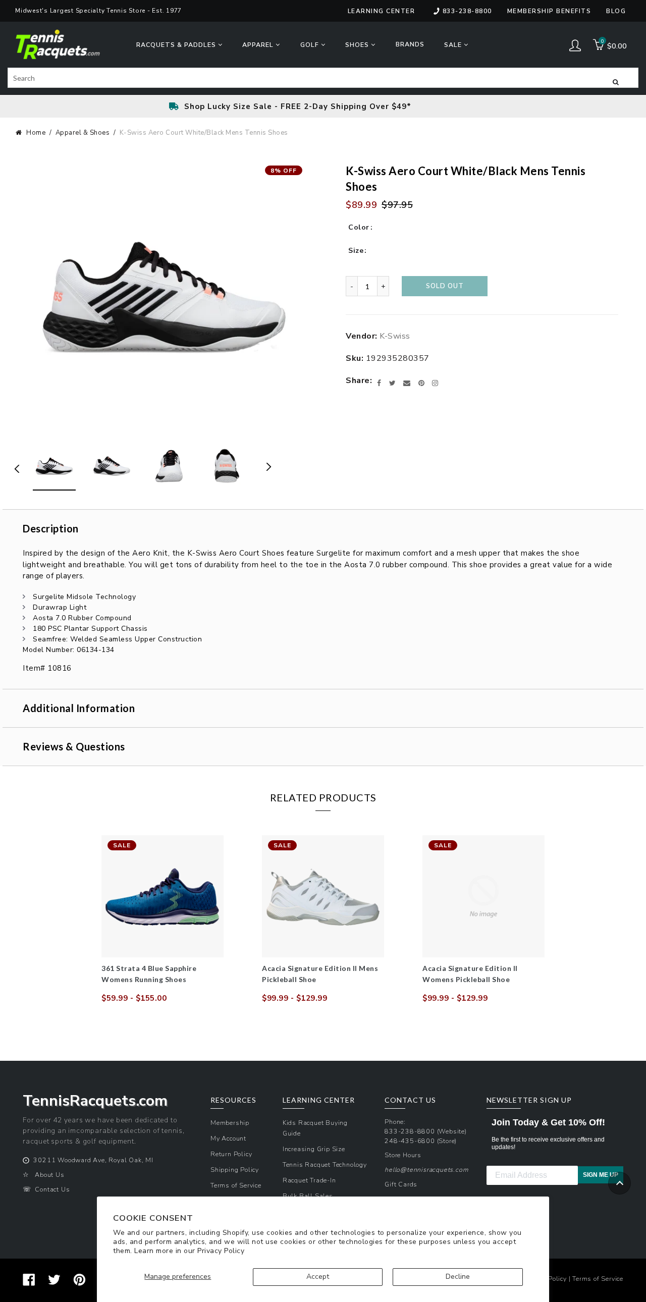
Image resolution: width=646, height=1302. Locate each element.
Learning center (381, 11)
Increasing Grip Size (314, 1149)
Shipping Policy (234, 1169)
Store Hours (403, 1155)
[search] (323, 78)
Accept (317, 1276)
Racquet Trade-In (309, 1180)
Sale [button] (454, 44)
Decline (458, 1276)
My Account (228, 1138)
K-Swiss (395, 336)
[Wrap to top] (619, 1183)
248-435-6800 (410, 1140)
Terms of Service (235, 1185)
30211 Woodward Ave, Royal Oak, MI (93, 1160)
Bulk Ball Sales (308, 1195)
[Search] (616, 81)
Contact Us (52, 1189)
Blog (616, 11)
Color (358, 227)
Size (355, 250)
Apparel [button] (259, 44)
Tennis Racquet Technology (325, 1164)
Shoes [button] (358, 44)
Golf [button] (310, 44)
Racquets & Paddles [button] (177, 44)
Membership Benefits (549, 11)
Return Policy (231, 1154)
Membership (229, 1122)
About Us (49, 1174)
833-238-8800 (467, 11)
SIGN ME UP (600, 1174)
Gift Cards (401, 1184)
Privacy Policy (220, 1251)
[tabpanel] (162, 919)
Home (35, 132)
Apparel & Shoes (83, 132)
